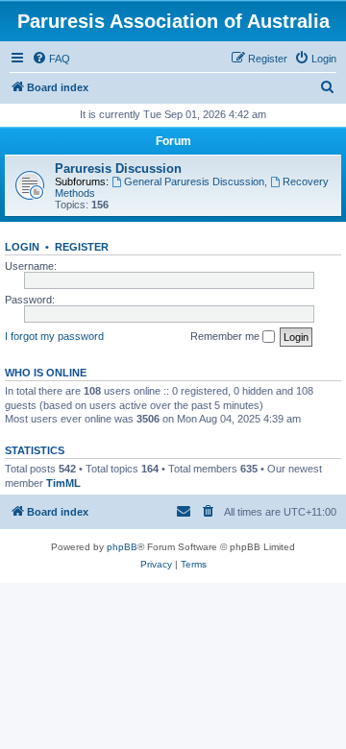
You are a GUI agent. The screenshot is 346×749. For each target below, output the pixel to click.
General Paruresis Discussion (194, 181)
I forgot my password (54, 336)
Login (22, 247)
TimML (63, 483)
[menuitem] (51, 58)
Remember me (226, 336)
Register (82, 247)
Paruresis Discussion (118, 168)
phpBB (122, 547)
